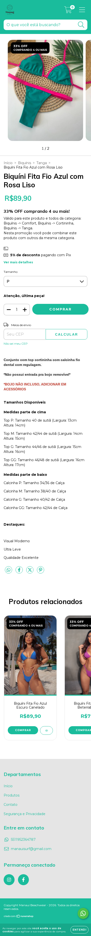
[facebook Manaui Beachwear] (23, 879)
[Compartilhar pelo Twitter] (30, 572)
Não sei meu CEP (16, 343)
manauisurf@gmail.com (31, 849)
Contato (10, 804)
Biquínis (24, 163)
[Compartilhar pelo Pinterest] (40, 572)
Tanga (41, 163)
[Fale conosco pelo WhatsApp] (83, 913)
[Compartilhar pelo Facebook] (20, 572)
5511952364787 (23, 839)
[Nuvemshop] (19, 917)
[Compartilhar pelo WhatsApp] (8, 570)
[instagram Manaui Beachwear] (9, 879)
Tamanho (10, 272)
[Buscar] (81, 25)
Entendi (79, 929)
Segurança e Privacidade (24, 814)
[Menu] (82, 10)
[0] (68, 11)
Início (8, 163)
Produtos (11, 795)
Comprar (23, 730)
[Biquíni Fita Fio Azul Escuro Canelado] (46, 730)
